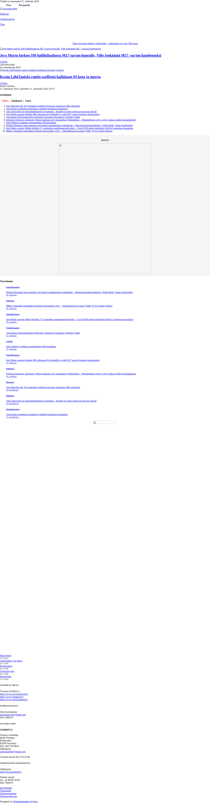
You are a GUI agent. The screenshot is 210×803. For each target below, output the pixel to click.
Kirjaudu (24, 5)
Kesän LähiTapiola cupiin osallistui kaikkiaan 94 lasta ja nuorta (50, 77)
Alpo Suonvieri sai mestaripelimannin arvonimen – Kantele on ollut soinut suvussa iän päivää (51, 111)
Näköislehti (107, 35)
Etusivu (6, 35)
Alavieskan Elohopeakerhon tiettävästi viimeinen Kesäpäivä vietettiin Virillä (43, 117)
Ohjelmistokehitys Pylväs (25, 801)
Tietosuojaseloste (8, 793)
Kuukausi (17, 100)
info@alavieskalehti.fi (10, 772)
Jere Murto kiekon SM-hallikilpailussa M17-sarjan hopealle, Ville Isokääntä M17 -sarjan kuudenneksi (80, 55)
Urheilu (38, 35)
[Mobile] (4, 29)
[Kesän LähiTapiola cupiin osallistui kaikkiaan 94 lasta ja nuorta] (32, 70)
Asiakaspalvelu (7, 19)
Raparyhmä (5, 655)
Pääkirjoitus (65, 35)
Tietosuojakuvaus (8, 796)
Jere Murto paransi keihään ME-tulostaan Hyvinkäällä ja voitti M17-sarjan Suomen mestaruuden (52, 114)
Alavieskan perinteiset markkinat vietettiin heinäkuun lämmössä (37, 108)
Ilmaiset (92, 35)
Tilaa (2, 24)
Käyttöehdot (6, 788)
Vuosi (28, 100)
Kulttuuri (51, 35)
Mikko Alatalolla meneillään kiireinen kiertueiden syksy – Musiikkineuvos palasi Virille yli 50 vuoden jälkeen (59, 131)
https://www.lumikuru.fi (11, 697)
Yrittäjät (80, 35)
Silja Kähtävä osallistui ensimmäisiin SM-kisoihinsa (31, 122)
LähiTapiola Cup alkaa (11, 660)
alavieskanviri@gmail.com (13, 714)
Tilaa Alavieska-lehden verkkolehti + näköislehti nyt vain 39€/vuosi (105, 43)
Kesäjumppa (6, 666)
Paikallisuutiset (21, 35)
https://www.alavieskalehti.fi (14, 699)
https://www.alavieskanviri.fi (14, 694)
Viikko (5, 100)
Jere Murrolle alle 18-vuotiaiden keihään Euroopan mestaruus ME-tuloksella (43, 106)
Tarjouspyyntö (7, 671)
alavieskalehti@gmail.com (13, 751)
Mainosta (4, 14)
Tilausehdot (5, 790)
